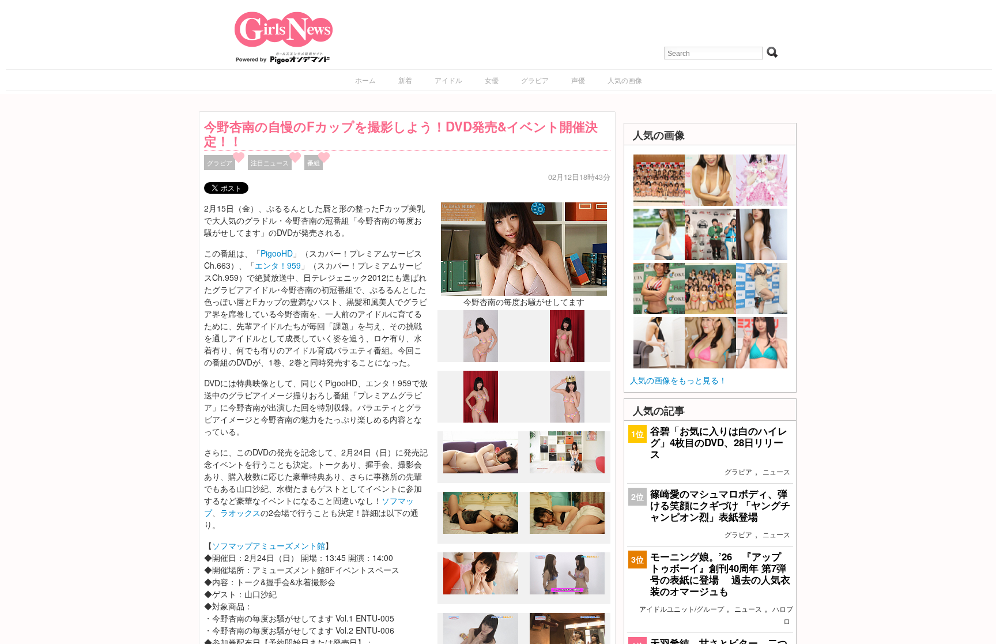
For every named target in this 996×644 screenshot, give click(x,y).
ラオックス (240, 512)
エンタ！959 (278, 265)
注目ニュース (270, 162)
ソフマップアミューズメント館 (268, 545)
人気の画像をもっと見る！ (678, 380)
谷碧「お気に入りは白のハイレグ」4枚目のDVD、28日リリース (718, 442)
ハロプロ (782, 615)
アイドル (448, 80)
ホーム (365, 80)
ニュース (776, 471)
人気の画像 (625, 80)
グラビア (535, 80)
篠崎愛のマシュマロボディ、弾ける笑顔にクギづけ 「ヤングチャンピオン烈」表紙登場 (720, 505)
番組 (313, 162)
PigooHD (277, 253)
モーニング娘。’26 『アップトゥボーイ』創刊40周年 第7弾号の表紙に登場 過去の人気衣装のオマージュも (720, 574)
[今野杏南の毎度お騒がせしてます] (524, 248)
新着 (405, 80)
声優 (578, 80)
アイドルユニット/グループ (681, 608)
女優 (492, 80)
